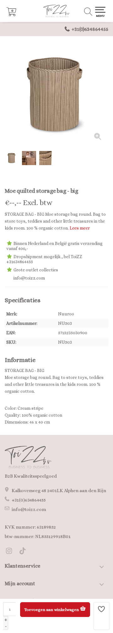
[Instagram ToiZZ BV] (11, 552)
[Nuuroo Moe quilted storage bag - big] (56, 94)
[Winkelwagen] (11, 14)
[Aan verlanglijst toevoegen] (101, 616)
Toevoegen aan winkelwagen (52, 609)
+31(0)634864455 (90, 29)
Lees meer (80, 227)
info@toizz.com (29, 509)
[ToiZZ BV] (56, 11)
